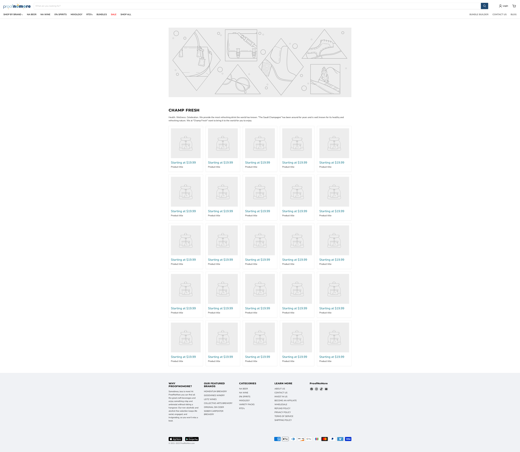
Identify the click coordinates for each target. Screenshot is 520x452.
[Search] (484, 6)
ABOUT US (279, 388)
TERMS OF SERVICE (283, 416)
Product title (177, 166)
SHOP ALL (126, 14)
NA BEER (31, 14)
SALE (113, 14)
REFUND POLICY (282, 408)
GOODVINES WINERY (214, 395)
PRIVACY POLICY (282, 412)
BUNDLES (102, 14)
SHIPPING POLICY (283, 420)
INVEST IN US (280, 396)
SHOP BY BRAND (12, 14)
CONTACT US (500, 14)
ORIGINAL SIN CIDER (214, 407)
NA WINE (45, 14)
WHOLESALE (280, 404)
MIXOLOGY (76, 14)
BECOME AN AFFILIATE (285, 400)
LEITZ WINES (210, 399)
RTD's (89, 14)
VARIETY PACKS (246, 404)
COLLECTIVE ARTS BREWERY (218, 403)
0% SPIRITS (60, 14)
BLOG (514, 14)
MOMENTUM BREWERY (215, 391)
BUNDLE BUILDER (478, 14)
